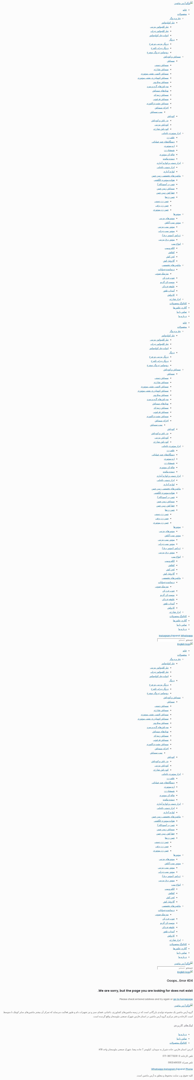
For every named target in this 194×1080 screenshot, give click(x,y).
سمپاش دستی (162, 65)
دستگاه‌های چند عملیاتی (163, 141)
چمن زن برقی (162, 205)
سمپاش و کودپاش (172, 56)
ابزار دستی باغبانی (166, 167)
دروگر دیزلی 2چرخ (160, 48)
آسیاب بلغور (169, 290)
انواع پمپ (176, 243)
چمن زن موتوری (161, 209)
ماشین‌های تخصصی (171, 265)
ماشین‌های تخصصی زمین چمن (166, 175)
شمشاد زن (169, 150)
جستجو (189, 639)
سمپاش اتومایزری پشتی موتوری (153, 77)
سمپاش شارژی (161, 69)
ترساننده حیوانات (166, 269)
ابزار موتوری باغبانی (171, 133)
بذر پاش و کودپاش (160, 120)
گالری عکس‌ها (180, 307)
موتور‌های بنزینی (167, 218)
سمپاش (171, 60)
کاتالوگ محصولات (178, 303)
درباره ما (182, 316)
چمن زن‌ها (170, 197)
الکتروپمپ (170, 248)
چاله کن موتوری (167, 154)
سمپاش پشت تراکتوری (158, 103)
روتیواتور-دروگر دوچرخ (158, 52)
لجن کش (170, 256)
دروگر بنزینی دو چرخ (159, 43)
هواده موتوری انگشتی (164, 180)
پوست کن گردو (167, 282)
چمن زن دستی (161, 201)
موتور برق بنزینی (167, 239)
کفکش (171, 252)
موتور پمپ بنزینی (166, 226)
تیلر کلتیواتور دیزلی (159, 31)
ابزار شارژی (175, 299)
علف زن (171, 137)
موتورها (177, 214)
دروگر (172, 39)
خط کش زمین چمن (165, 192)
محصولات (182, 14)
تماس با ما (182, 311)
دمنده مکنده (169, 158)
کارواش (171, 294)
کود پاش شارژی (161, 129)
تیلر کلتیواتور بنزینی (159, 26)
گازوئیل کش (169, 260)
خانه (185, 9)
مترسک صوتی (162, 273)
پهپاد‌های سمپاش (160, 90)
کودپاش (171, 116)
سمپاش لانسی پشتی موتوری (155, 73)
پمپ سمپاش (156, 112)
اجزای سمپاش (162, 107)
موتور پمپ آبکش (173, 222)
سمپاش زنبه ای (161, 94)
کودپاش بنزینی (162, 124)
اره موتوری (169, 146)
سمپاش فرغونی (161, 99)
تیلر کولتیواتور (168, 22)
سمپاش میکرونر (161, 82)
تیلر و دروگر (175, 18)
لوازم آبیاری (169, 171)
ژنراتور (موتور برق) (171, 235)
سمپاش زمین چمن (166, 188)
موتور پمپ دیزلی (166, 231)
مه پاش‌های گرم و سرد (158, 86)
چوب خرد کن (168, 277)
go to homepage (183, 999)
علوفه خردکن (168, 286)
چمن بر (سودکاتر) (166, 184)
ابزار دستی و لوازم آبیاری (169, 163)
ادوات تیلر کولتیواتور (159, 35)
